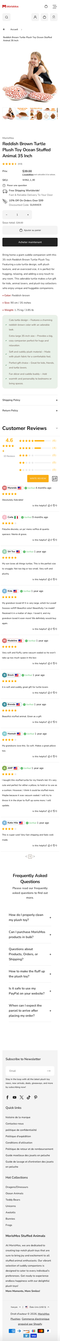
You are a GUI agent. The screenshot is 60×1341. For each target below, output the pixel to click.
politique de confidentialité (21, 1130)
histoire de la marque (18, 1117)
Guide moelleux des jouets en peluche (28, 1155)
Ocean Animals (14, 1193)
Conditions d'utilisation (19, 1142)
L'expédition (28, 174)
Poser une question (17, 185)
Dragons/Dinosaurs (17, 1187)
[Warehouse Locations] (54, 17)
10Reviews (9, 456)
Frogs (9, 1225)
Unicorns (11, 1206)
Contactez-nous (15, 1123)
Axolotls (11, 1212)
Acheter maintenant (30, 242)
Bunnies (10, 1219)
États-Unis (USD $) (38, 1307)
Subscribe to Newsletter (23, 1059)
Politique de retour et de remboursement (29, 1149)
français (14, 1307)
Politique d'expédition (18, 1136)
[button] (8, 113)
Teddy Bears (13, 1200)
